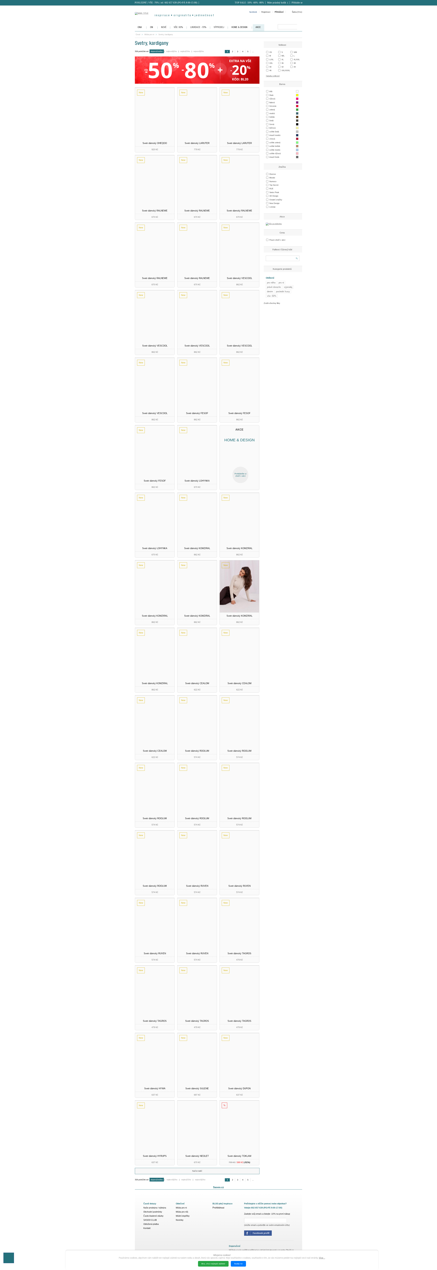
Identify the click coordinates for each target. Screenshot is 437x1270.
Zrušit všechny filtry (272, 303)
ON (151, 27)
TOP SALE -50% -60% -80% (249, 2)
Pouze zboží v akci (277, 240)
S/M (295, 52)
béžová (272, 128)
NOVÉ (163, 27)
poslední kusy (283, 291)
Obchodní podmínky (152, 1212)
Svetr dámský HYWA (154, 1088)
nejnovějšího (198, 51)
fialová (272, 102)
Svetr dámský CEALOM (197, 683)
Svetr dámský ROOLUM (197, 751)
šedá (271, 121)
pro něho (271, 282)
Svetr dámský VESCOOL (239, 278)
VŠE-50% (178, 27)
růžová (272, 99)
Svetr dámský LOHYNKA (197, 480)
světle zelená (274, 143)
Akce (282, 217)
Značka (282, 167)
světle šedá (274, 132)
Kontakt (146, 1228)
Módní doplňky (182, 1216)
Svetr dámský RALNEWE (154, 210)
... (253, 51)
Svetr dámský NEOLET (197, 1156)
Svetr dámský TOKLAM (239, 1156)
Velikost (282, 45)
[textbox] (287, 26)
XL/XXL (297, 59)
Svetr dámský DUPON (239, 1088)
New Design (274, 203)
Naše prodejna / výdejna (154, 1208)
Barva (282, 84)
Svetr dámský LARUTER (197, 143)
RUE (271, 189)
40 (270, 67)
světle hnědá (274, 146)
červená (272, 106)
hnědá (271, 117)
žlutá (271, 95)
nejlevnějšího (171, 51)
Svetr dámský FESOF (197, 413)
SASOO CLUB (150, 1220)
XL (282, 59)
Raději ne (238, 1264)
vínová (272, 139)
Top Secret (273, 185)
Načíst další (197, 1171)
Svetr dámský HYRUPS (155, 1156)
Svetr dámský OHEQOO (155, 143)
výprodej (288, 287)
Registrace (265, 12)
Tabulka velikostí (273, 76)
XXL (271, 63)
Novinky (179, 1220)
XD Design (273, 196)
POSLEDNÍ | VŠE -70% (147, 2)
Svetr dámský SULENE (197, 1088)
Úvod (138, 34)
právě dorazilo (274, 287)
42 (282, 67)
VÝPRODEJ (219, 27)
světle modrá (274, 150)
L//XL (271, 59)
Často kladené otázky (153, 1216)
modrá (272, 113)
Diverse (272, 174)
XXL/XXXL (285, 70)
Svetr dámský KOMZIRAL (197, 548)
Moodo (272, 178)
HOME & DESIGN (239, 27)
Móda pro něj (182, 1212)
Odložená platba (151, 1224)
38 (295, 63)
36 (282, 63)
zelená (272, 110)
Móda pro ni (149, 34)
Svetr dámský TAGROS (239, 953)
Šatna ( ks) (297, 12)
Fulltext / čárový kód (282, 249)
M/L (283, 56)
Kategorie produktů (282, 269)
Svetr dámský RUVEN (197, 886)
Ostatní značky (275, 200)
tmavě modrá (274, 135)
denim (270, 291)
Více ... (322, 1258)
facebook (253, 12)
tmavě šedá (274, 157)
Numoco (272, 181)
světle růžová (275, 153)
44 (295, 67)
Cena (282, 233)
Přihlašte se (297, 2)
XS (270, 52)
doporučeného (157, 51)
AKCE (258, 27)
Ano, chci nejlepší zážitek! (213, 1264)
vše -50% (271, 296)
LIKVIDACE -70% (198, 27)
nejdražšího (185, 51)
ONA (140, 27)
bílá (270, 91)
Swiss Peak (274, 192)
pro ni (281, 282)
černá (271, 124)
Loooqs (272, 207)
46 (270, 70)
